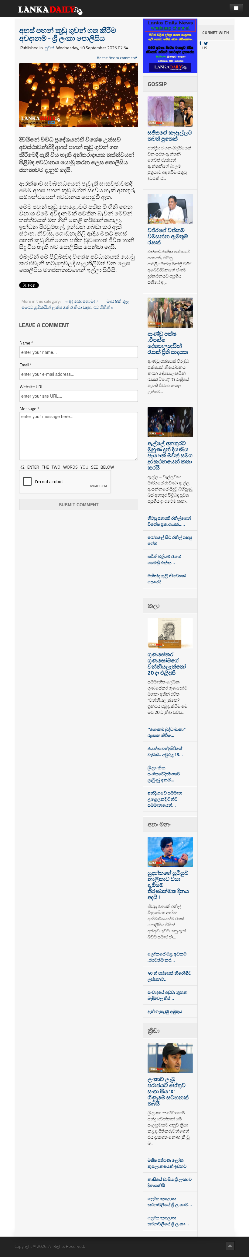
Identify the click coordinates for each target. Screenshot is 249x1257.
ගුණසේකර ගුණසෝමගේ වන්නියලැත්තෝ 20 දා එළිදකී (167, 663)
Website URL (31, 387)
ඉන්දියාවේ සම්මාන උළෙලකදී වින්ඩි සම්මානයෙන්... (165, 799)
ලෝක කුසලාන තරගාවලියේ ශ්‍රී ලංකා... (168, 1220)
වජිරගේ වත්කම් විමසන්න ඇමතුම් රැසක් (168, 236)
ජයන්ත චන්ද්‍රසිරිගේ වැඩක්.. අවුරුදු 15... (165, 751)
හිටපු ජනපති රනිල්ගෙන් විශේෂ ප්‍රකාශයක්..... (169, 521)
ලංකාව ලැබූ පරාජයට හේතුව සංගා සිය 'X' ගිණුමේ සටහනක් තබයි (168, 1091)
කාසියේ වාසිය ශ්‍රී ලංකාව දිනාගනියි (170, 1182)
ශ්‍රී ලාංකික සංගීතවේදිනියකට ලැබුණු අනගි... (164, 773)
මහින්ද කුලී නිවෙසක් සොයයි (167, 578)
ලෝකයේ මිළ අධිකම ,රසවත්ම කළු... (167, 957)
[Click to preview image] (78, 94)
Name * (26, 343)
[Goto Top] (230, 1245)
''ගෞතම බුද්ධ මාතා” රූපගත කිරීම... (167, 732)
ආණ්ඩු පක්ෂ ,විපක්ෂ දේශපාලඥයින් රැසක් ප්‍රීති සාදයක (168, 343)
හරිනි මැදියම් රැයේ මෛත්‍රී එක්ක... (164, 559)
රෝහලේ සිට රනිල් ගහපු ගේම (170, 540)
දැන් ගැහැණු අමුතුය (165, 1011)
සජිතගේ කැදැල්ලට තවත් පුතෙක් (170, 135)
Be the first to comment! (117, 58)
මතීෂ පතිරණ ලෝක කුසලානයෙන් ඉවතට (167, 1163)
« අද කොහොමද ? (82, 301)
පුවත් (49, 47)
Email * (26, 365)
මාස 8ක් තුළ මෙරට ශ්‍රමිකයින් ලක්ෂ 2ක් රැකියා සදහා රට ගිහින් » (75, 304)
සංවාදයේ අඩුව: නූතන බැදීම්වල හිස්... (167, 995)
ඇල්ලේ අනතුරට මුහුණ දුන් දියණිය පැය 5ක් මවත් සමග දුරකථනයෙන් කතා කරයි (170, 455)
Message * (29, 409)
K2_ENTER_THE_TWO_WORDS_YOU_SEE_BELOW (67, 467)
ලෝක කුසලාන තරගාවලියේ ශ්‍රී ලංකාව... (170, 1201)
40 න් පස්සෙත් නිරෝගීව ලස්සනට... (169, 976)
